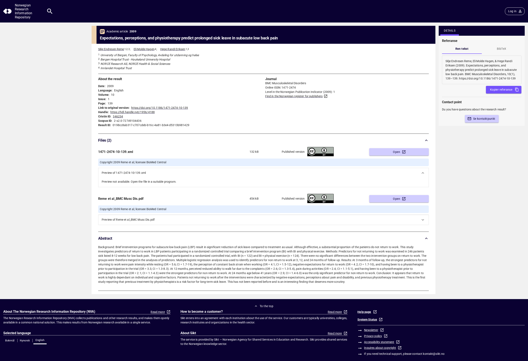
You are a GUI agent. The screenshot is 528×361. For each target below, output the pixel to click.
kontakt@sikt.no (433, 353)
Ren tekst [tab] (462, 48)
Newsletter (371, 330)
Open (396, 152)
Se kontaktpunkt (484, 118)
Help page (364, 312)
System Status (367, 319)
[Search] (50, 11)
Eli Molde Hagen (144, 49)
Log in (512, 11)
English (40, 340)
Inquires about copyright (380, 347)
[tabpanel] (481, 70)
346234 (118, 116)
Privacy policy (373, 336)
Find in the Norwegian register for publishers (294, 96)
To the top (266, 306)
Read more (158, 312)
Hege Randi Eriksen (172, 49)
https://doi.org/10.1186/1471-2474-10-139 (159, 107)
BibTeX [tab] (501, 48)
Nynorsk (25, 340)
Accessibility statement (379, 342)
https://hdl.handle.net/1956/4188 (132, 112)
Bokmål (9, 340)
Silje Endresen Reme (111, 49)
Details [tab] (449, 30)
